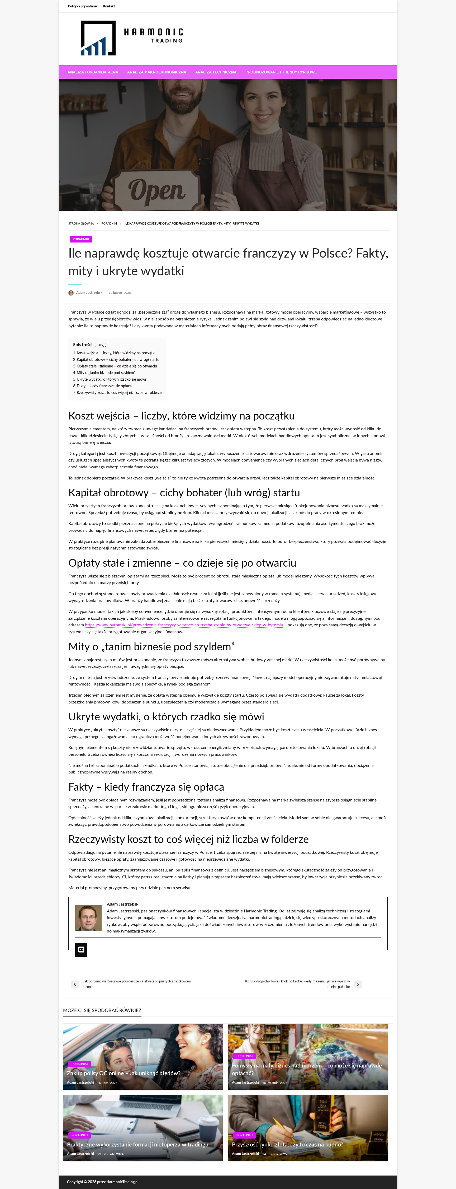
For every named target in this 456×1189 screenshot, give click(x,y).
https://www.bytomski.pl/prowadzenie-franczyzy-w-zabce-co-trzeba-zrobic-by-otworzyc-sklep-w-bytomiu (184, 625)
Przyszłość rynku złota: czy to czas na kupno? (287, 1145)
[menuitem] (93, 72)
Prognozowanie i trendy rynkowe (281, 72)
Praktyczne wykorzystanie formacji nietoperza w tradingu (137, 1145)
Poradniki (109, 223)
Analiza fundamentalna (93, 72)
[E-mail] (81, 950)
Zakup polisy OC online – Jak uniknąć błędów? (124, 1073)
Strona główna (81, 223)
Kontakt (109, 6)
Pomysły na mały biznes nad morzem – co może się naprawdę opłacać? (307, 1069)
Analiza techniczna (215, 72)
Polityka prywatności (83, 6)
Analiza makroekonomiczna (156, 72)
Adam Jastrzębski (90, 293)
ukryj (100, 345)
